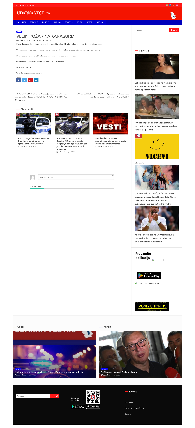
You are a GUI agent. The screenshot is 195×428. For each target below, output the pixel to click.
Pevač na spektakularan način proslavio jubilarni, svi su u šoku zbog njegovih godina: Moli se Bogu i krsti (156, 126)
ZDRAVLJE (34, 22)
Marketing (129, 402)
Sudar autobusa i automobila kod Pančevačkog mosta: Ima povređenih (49, 372)
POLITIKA (45, 22)
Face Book (170, 5)
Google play (167, 5)
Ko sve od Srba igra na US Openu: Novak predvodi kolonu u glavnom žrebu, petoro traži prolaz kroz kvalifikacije (154, 238)
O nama (128, 414)
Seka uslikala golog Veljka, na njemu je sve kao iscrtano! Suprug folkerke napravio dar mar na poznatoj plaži (155, 86)
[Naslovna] (18, 22)
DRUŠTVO (69, 22)
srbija (33, 73)
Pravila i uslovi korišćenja (134, 408)
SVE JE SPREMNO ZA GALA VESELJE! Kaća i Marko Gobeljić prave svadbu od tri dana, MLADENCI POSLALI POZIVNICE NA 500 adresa (41, 97)
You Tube (173, 5)
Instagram (177, 5)
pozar (28, 73)
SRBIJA (19, 31)
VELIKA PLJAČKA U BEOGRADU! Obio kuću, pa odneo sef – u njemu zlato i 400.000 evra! (33, 141)
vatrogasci (38, 73)
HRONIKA (57, 22)
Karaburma (22, 73)
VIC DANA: (140, 162)
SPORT (89, 22)
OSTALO (100, 22)
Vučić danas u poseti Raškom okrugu (119, 372)
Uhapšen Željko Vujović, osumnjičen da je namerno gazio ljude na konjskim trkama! (110, 141)
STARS (79, 22)
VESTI (23, 22)
